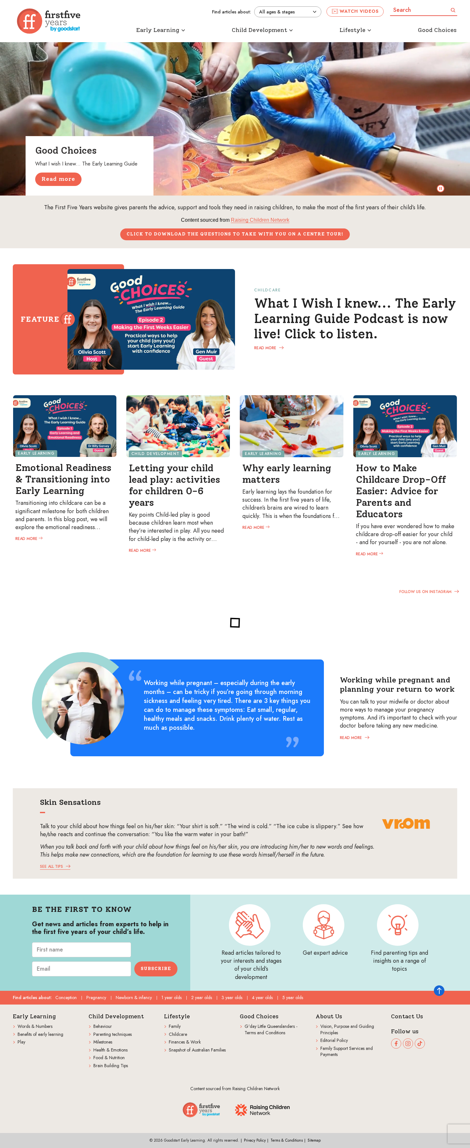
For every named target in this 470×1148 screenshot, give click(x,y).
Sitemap (314, 1140)
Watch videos (359, 11)
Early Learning (34, 1016)
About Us (329, 1016)
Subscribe (156, 968)
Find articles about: (231, 12)
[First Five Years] (48, 21)
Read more (58, 178)
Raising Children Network (260, 220)
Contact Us (407, 1016)
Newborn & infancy (134, 997)
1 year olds (171, 997)
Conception (66, 997)
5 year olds (292, 997)
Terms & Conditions (286, 1140)
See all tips (52, 866)
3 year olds (232, 997)
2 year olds (201, 997)
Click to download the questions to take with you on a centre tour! (235, 234)
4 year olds (262, 997)
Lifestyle (177, 1016)
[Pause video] (440, 188)
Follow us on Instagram (426, 591)
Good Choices (259, 1016)
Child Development (116, 1016)
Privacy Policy (255, 1140)
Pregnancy (96, 997)
